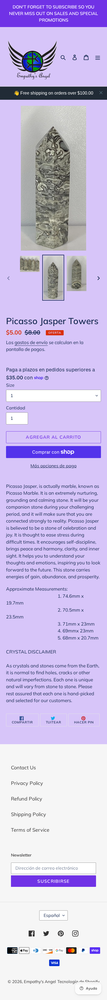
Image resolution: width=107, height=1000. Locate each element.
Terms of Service (30, 830)
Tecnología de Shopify (78, 981)
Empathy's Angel (40, 981)
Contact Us (23, 767)
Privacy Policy (27, 783)
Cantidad (15, 407)
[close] (101, 93)
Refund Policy (26, 799)
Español (52, 915)
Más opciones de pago (53, 465)
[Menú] (97, 56)
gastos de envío (31, 342)
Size (10, 385)
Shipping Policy (28, 814)
